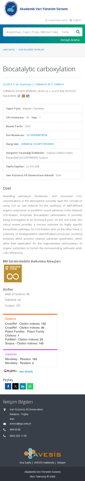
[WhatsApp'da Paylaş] (30, 386)
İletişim (61, 462)
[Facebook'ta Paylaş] (8, 386)
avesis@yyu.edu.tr (20, 423)
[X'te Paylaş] (15, 386)
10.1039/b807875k (36, 135)
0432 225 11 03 (18, 435)
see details (26, 371)
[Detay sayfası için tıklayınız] (13, 273)
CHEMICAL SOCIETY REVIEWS (37, 144)
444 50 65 (15, 429)
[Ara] (78, 32)
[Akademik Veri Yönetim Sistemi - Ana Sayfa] (11, 9)
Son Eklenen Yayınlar (31, 49)
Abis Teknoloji (38, 476)
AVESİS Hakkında (44, 462)
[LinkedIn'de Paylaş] (23, 386)
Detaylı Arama (69, 40)
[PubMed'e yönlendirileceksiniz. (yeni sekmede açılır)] (19, 95)
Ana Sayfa (9, 49)
